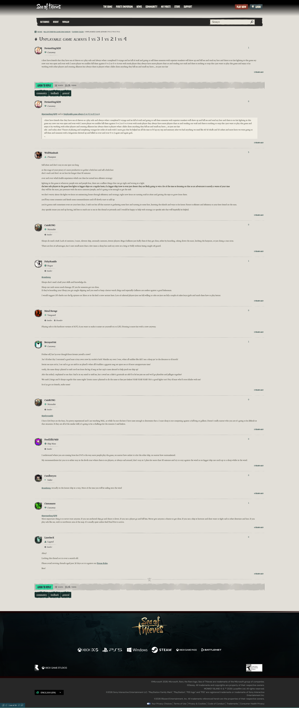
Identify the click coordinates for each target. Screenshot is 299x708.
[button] (49, 692)
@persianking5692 (49, 114)
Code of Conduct (216, 703)
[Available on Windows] (137, 650)
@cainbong (46, 277)
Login (258, 7)
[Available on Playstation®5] (112, 650)
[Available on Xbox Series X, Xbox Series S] (87, 650)
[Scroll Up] (6, 705)
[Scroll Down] (19, 705)
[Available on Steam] (161, 650)
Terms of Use (180, 703)
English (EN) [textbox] (48, 692)
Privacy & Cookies (197, 703)
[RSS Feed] (36, 32)
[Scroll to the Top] (3, 705)
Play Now (241, 7)
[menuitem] (107, 7)
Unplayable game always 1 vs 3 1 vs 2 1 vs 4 (81, 114)
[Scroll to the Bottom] (22, 705)
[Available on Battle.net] (211, 650)
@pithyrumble (47, 415)
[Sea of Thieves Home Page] (49, 6)
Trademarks (232, 703)
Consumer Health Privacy (252, 703)
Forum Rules (102, 563)
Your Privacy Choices (162, 703)
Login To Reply (44, 85)
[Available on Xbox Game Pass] (186, 650)
